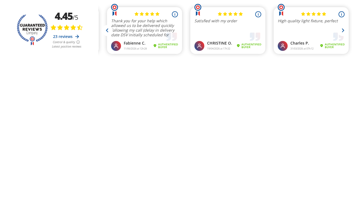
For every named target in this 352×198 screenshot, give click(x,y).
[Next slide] (342, 30)
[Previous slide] (107, 30)
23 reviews (63, 36)
